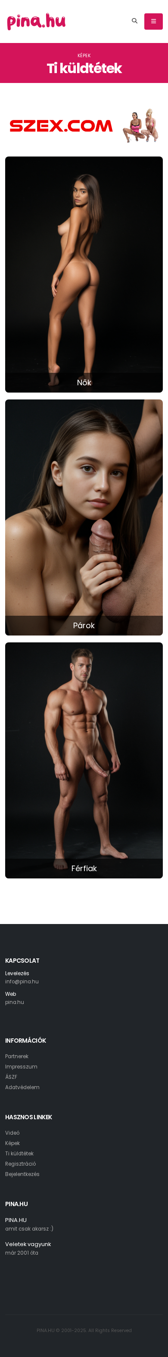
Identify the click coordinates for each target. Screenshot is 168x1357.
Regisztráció (20, 1164)
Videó (12, 1133)
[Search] (134, 21)
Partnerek (16, 1056)
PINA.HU (16, 1220)
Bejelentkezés (22, 1174)
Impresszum (21, 1066)
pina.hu (14, 1002)
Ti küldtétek (19, 1153)
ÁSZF (11, 1077)
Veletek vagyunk (28, 1244)
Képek (84, 55)
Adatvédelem (22, 1087)
